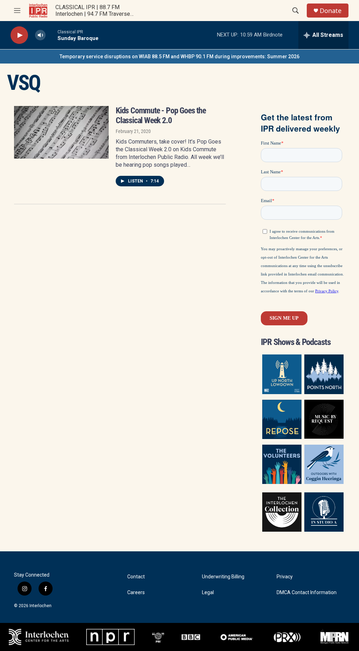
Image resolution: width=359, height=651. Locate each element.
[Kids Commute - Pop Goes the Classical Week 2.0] (61, 132)
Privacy (285, 576)
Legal (208, 592)
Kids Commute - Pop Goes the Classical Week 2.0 (161, 115)
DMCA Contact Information (307, 592)
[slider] (51, 35)
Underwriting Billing (223, 576)
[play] (19, 35)
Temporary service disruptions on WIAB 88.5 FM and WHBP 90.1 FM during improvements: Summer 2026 (179, 56)
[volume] (40, 35)
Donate (330, 10)
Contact (136, 576)
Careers (136, 592)
